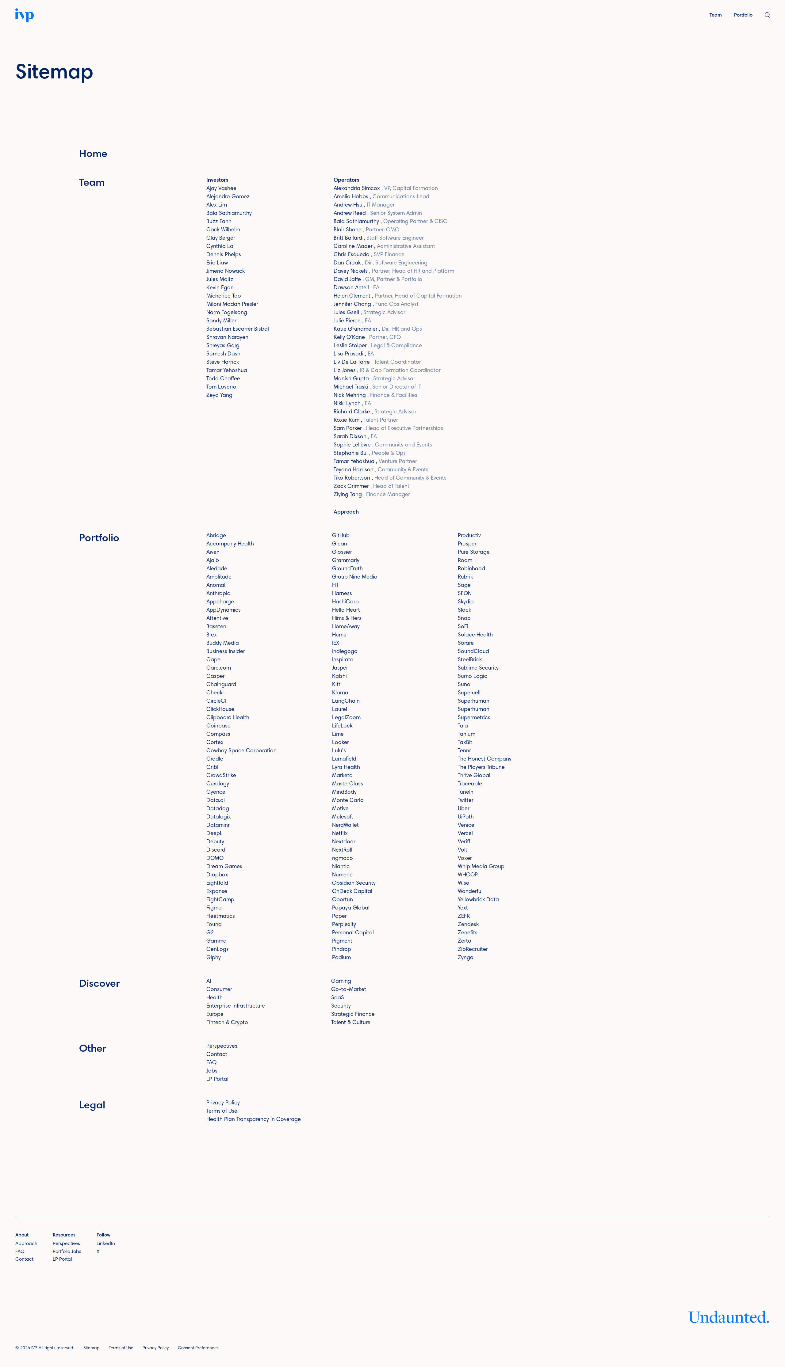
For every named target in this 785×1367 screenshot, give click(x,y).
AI (208, 981)
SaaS (337, 998)
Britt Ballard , (379, 238)
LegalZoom (346, 718)
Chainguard (221, 685)
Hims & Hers (347, 618)
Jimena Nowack (225, 271)
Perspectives (221, 1046)
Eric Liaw (217, 263)
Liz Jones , (387, 371)
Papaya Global (351, 908)
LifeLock (342, 726)
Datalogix (218, 817)
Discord (215, 850)
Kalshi (339, 676)
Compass (218, 734)
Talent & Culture (350, 1023)
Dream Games (224, 867)
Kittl (337, 685)
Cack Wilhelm (223, 230)
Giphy (213, 958)
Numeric (342, 875)
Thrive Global (474, 776)
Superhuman (473, 701)
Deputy (215, 842)
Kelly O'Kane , (367, 337)
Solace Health (475, 635)
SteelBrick (470, 660)
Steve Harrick (222, 362)
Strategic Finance (353, 1014)
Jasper (340, 668)
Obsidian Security (354, 883)
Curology (217, 784)
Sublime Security (478, 668)
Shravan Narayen (227, 337)
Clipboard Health (227, 718)
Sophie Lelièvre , (383, 445)
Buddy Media (222, 643)
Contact (216, 1055)
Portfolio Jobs (67, 1251)
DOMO (215, 858)
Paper (339, 916)
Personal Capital (353, 933)
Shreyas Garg (222, 346)
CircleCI (216, 701)
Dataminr (218, 825)
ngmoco (342, 858)
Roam (465, 561)
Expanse (216, 891)
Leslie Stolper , (378, 346)
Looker (340, 743)
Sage (464, 585)
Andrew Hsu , (364, 205)
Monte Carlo (348, 800)
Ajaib (212, 561)
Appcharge (220, 602)
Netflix (340, 834)
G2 (210, 933)
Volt (462, 850)
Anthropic (218, 594)
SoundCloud (473, 652)
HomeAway (346, 627)
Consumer (219, 990)
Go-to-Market (348, 990)
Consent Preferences (198, 1348)
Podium (341, 958)
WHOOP (468, 875)
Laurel (339, 709)
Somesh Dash (223, 354)
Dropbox (217, 875)
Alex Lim (216, 205)
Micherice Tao (223, 296)
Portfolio (743, 15)
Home (93, 154)
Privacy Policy (223, 1103)
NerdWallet (345, 825)
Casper (215, 676)
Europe (215, 1014)
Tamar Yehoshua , (375, 462)
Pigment (342, 941)
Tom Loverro (221, 387)
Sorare (466, 643)
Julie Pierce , (352, 321)
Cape (213, 660)
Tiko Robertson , (390, 478)
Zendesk (468, 925)
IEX (335, 643)
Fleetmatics (220, 916)
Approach (346, 512)
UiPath (466, 817)
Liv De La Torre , (377, 362)
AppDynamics (223, 610)
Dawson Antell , (356, 288)
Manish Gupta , (374, 379)
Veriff (464, 842)
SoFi (463, 627)
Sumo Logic (472, 676)
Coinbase (218, 726)
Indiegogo (345, 652)
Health (214, 998)
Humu (339, 635)
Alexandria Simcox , (386, 189)
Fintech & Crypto (227, 1023)
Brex (211, 635)
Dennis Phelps (223, 255)
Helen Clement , (398, 296)
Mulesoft (342, 817)
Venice (466, 825)
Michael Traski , (377, 387)
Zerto (464, 941)
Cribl (212, 767)
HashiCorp (345, 602)
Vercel (465, 834)
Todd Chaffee (223, 379)
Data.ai (215, 800)
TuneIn (465, 792)
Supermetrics (474, 718)
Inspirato (343, 660)
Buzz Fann (219, 222)
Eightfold (217, 883)
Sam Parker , (388, 428)
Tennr (464, 751)
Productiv (469, 536)
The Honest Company (484, 759)
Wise (463, 883)
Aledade (216, 569)
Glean (339, 544)
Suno (464, 685)
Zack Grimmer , (371, 486)
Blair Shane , (366, 230)
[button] (767, 15)
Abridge (216, 536)
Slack (464, 610)
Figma (214, 908)
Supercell (469, 693)
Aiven (213, 552)
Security (341, 1006)
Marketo (342, 776)
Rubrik (465, 577)
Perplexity (344, 925)
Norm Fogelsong (226, 313)
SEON (465, 594)
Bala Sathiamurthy (229, 213)
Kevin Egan (220, 288)
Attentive (217, 618)
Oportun (342, 900)
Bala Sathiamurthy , (390, 222)
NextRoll (342, 850)
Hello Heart (346, 610)
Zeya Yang (219, 395)
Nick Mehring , (375, 395)
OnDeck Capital (352, 891)
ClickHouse (220, 709)
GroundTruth (347, 569)
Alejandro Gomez (228, 197)
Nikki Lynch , (352, 404)
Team (716, 15)
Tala (463, 726)
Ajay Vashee (221, 189)
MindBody (344, 792)
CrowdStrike (221, 776)
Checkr (215, 693)
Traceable (470, 784)
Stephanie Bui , (370, 453)
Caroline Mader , (384, 246)
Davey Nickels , (394, 271)
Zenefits (467, 933)
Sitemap (91, 1348)
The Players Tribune (481, 767)
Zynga (465, 958)
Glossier (342, 552)
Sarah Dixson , (355, 437)
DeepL (214, 834)
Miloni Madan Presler (232, 304)
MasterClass (347, 784)
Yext (463, 908)
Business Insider (225, 652)
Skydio (466, 602)
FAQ (211, 1063)
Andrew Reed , (378, 213)
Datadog (217, 809)
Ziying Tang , (372, 495)
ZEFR (464, 916)
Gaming (341, 981)
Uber (463, 809)
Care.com (218, 668)
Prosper (467, 544)
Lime (338, 734)
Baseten (216, 627)
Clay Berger (220, 238)
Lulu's (339, 751)
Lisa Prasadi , (354, 354)
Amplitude (219, 577)
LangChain (346, 701)
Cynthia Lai (220, 246)
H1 (335, 585)
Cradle (214, 759)
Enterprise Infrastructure (235, 1006)
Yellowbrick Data (478, 900)
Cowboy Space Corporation (241, 751)
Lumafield (344, 759)
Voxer (465, 858)
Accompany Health (230, 544)
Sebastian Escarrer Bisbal (237, 329)
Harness (342, 594)
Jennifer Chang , (376, 304)
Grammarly (345, 561)
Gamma (216, 941)
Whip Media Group (481, 867)
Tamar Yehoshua (226, 371)
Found (214, 925)
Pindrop (341, 949)
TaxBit (465, 743)
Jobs (211, 1071)
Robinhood (471, 569)
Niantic (341, 867)
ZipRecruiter (473, 949)
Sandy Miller (221, 321)
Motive (340, 809)
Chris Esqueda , (369, 255)
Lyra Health (346, 767)
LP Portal (217, 1079)
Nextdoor (343, 842)
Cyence (215, 792)
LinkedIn (106, 1243)
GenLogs (217, 949)
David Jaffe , (378, 280)
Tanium (466, 734)
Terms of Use (221, 1111)
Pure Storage (474, 552)
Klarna (340, 693)
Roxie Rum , (366, 420)
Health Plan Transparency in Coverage (253, 1119)
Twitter (465, 800)
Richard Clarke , (375, 412)
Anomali (216, 585)
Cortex (215, 743)
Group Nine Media (354, 577)
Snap (464, 618)
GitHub (341, 536)
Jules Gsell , (369, 313)
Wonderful (470, 891)
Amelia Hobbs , (381, 197)
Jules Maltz (219, 280)
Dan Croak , (380, 263)
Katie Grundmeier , (378, 329)
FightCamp (220, 900)
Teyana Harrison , (381, 470)
